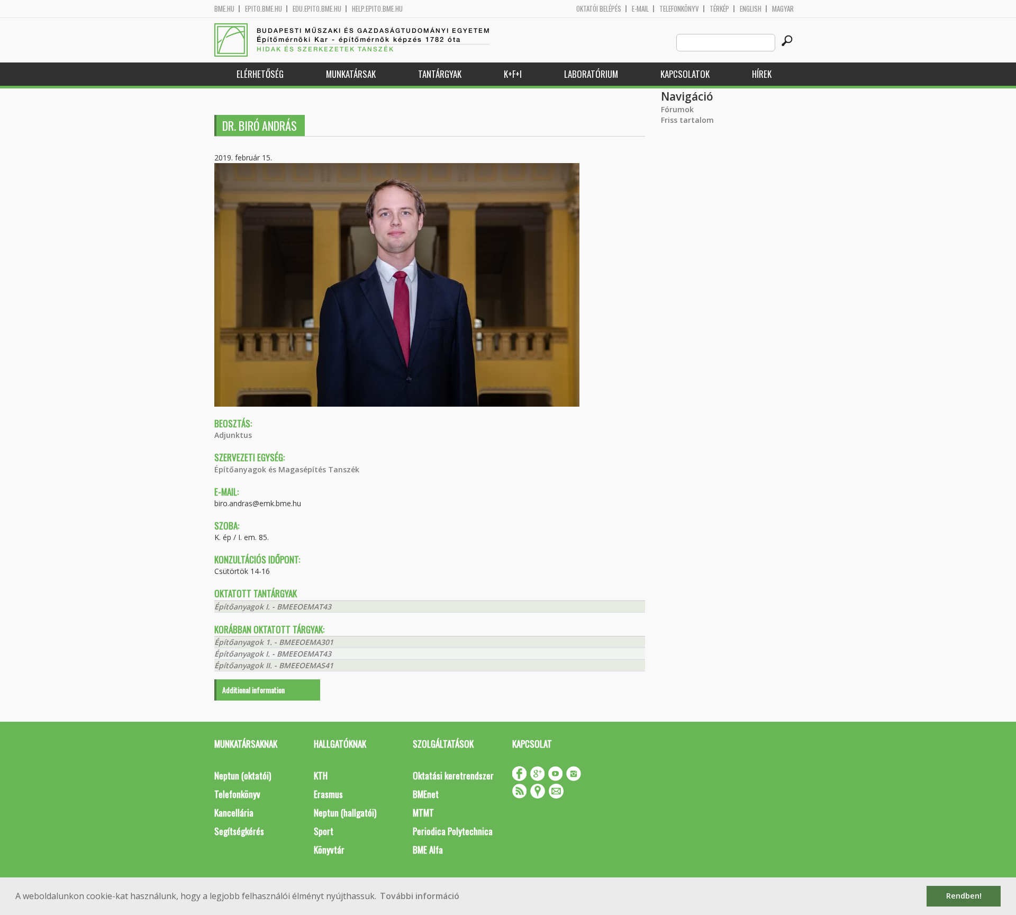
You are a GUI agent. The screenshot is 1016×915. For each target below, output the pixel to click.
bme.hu (224, 8)
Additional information (253, 689)
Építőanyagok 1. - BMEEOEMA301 (273, 642)
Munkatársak (351, 73)
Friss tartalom (687, 120)
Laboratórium (591, 73)
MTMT (423, 812)
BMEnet (426, 794)
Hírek (762, 73)
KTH (321, 775)
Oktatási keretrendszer (453, 775)
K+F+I (513, 73)
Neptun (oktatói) (242, 775)
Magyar (783, 8)
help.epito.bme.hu (377, 8)
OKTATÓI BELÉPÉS (598, 8)
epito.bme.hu (263, 8)
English (750, 8)
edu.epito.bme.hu (317, 8)
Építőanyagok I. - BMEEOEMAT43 (272, 607)
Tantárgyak (439, 73)
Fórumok (677, 109)
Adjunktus (233, 435)
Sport (323, 831)
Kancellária (233, 812)
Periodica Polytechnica (453, 831)
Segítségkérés (239, 831)
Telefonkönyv (679, 8)
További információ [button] (419, 896)
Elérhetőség (260, 73)
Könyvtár (329, 849)
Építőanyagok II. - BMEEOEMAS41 (273, 665)
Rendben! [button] (964, 896)
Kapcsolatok (685, 73)
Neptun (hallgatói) (345, 812)
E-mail (640, 8)
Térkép (719, 8)
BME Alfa (428, 849)
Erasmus (328, 794)
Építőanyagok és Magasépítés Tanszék (286, 469)
